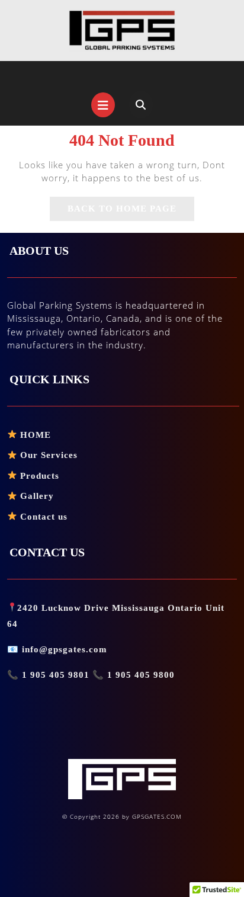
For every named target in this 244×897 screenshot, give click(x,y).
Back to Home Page (131, 212)
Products (38, 475)
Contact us (42, 516)
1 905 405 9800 (139, 675)
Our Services (47, 455)
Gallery (35, 496)
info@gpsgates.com (64, 649)
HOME (34, 435)
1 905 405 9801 (55, 675)
